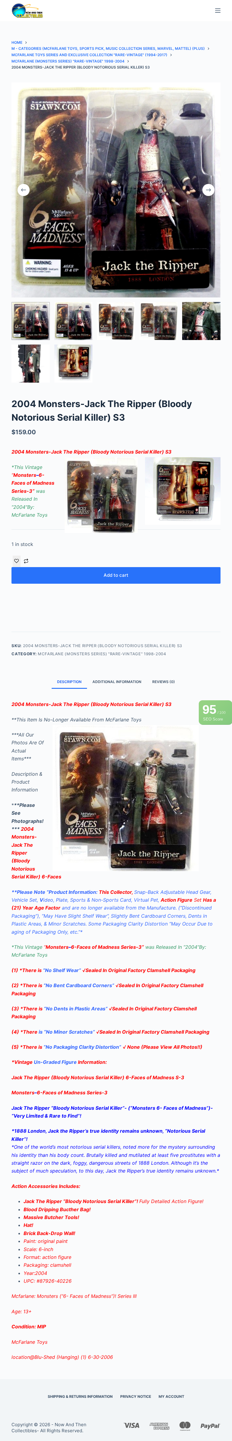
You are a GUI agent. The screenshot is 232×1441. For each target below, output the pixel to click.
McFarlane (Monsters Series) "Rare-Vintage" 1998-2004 (102, 653)
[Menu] (218, 10)
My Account (171, 1396)
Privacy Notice (135, 1396)
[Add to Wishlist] (17, 561)
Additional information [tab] (116, 681)
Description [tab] (69, 681)
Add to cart (116, 575)
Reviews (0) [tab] (163, 681)
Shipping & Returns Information (80, 1396)
